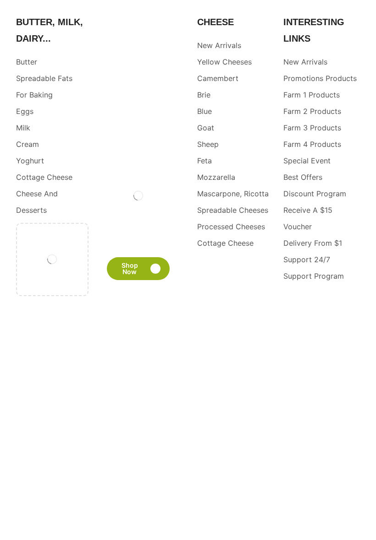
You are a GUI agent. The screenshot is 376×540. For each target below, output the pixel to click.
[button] (138, 268)
